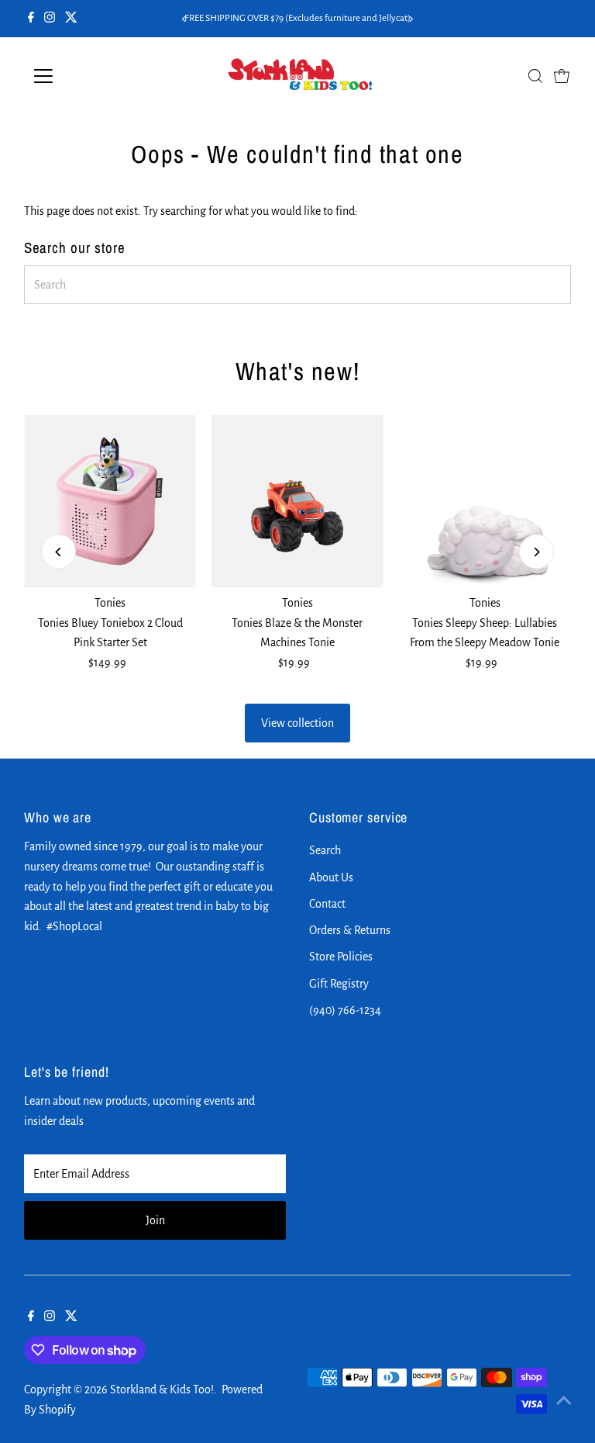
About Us (331, 877)
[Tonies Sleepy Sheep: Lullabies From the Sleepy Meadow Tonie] (485, 501)
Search (325, 850)
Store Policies (341, 956)
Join (155, 1220)
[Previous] (184, 19)
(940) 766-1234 (345, 1010)
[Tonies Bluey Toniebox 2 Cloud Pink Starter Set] (110, 501)
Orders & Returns (349, 930)
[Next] (411, 19)
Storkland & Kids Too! (162, 1389)
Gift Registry (339, 984)
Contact (327, 904)
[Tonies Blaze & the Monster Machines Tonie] (297, 501)
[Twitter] (71, 18)
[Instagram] (49, 18)
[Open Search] (535, 76)
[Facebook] (31, 18)
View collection (297, 723)
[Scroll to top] (564, 1400)
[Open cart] (561, 76)
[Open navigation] (89, 76)
